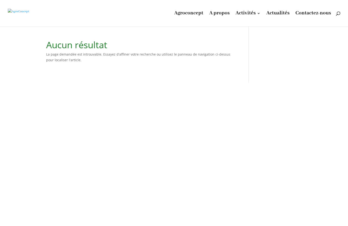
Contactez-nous (313, 14)
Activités (246, 14)
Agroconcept (188, 14)
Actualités (278, 14)
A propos (219, 14)
